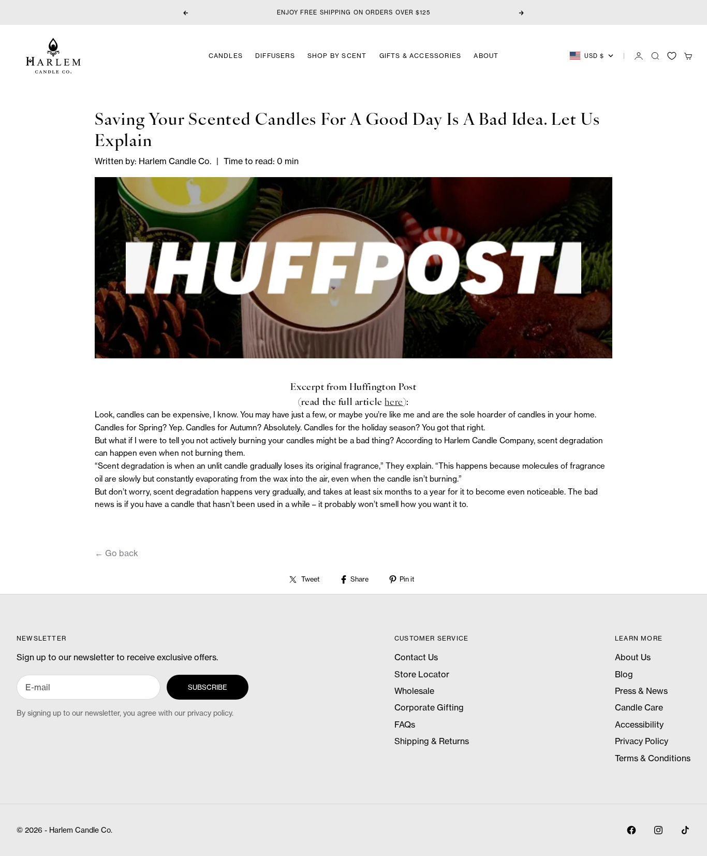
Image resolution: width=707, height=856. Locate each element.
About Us (633, 657)
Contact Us (416, 657)
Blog (624, 674)
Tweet (310, 579)
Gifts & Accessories (420, 56)
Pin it (407, 579)
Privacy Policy (641, 741)
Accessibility (639, 724)
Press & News (641, 691)
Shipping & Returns (431, 741)
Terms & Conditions (652, 758)
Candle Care (639, 707)
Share (359, 579)
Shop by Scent (337, 56)
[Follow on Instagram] (658, 830)
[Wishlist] (672, 56)
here (394, 401)
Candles (226, 56)
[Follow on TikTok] (685, 830)
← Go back (116, 553)
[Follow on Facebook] (631, 830)
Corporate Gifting (429, 707)
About (486, 56)
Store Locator (421, 674)
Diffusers (275, 56)
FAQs (404, 724)
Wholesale (414, 691)
